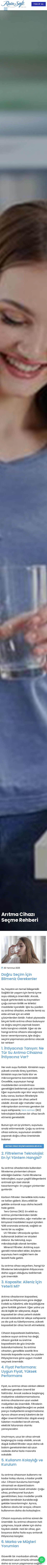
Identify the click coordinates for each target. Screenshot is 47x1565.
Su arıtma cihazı (11, 1474)
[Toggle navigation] (5, 9)
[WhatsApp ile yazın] (41, 1559)
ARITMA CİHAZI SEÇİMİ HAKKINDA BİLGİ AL (23, 1146)
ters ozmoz (28, 1110)
